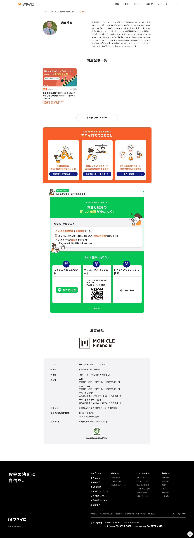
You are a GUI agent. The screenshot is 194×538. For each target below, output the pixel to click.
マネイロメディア (50, 11)
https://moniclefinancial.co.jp (93, 421)
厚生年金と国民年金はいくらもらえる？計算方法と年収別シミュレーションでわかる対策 (59, 95)
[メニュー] (175, 4)
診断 (117, 4)
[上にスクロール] (190, 534)
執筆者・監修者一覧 (67, 11)
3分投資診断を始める (61, 174)
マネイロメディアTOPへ (97, 117)
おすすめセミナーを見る (95, 174)
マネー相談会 (129, 174)
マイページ (162, 4)
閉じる (97, 308)
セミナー (137, 4)
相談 (126, 4)
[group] (96, 473)
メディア (149, 4)
